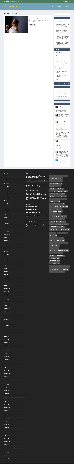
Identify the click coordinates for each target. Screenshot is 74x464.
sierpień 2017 (6, 413)
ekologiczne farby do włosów (56, 188)
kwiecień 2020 (6, 325)
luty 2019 (5, 362)
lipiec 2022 (6, 274)
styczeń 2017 (6, 432)
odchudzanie (53, 232)
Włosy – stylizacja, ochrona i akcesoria (61, 72)
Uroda (43, 18)
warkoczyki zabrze (64, 269)
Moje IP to (52, 224)
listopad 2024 (6, 212)
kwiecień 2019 (6, 356)
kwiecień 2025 (6, 200)
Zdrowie (57, 79)
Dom (49, 6)
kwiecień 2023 (6, 251)
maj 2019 (5, 353)
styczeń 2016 (6, 458)
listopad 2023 (6, 231)
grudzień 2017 (6, 401)
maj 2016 (5, 447)
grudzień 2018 (6, 367)
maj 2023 (5, 248)
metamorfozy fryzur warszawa (57, 219)
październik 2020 (7, 308)
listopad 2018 (6, 370)
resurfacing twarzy (54, 248)
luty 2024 (5, 226)
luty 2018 (5, 396)
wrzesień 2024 (6, 217)
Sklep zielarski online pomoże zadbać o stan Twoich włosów (62, 152)
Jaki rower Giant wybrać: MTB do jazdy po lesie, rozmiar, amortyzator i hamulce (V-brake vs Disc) (62, 26)
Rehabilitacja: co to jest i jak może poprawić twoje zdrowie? (36, 216)
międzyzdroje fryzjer (61, 221)
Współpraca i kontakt (63, 6)
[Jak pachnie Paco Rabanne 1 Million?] (16, 24)
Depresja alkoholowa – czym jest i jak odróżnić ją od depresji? (62, 21)
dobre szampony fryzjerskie (56, 181)
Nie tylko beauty (59, 52)
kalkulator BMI (53, 211)
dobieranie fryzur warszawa (56, 178)
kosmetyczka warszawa (55, 214)
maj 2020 (5, 322)
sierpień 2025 (6, 195)
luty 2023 (5, 257)
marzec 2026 (6, 186)
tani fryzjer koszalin (54, 258)
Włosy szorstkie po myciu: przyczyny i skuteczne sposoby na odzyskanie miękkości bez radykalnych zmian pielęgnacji (62, 123)
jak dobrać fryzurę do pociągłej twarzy (59, 206)
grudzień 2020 (6, 305)
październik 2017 (7, 407)
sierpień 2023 (6, 240)
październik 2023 (7, 234)
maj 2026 (5, 180)
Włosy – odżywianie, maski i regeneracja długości (61, 64)
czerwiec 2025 (6, 197)
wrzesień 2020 (6, 311)
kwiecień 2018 (6, 390)
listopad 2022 (6, 263)
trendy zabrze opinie (54, 263)
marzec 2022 (6, 280)
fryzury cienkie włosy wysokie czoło (58, 196)
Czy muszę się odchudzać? (31, 206)
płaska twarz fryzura (55, 245)
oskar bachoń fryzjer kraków (56, 237)
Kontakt (54, 6)
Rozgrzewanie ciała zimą (31, 209)
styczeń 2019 (6, 364)
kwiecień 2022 (6, 277)
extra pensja (52, 191)
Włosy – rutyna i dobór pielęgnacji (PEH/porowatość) (61, 68)
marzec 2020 (6, 328)
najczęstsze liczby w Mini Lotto (57, 226)
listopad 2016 (6, 438)
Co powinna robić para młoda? (32, 182)
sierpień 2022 (6, 271)
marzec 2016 (6, 452)
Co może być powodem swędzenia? (64, 115)
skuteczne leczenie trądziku (56, 253)
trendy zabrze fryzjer (55, 260)
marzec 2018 (6, 393)
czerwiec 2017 (6, 418)
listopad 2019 (6, 339)
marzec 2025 (6, 203)
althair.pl (35, 18)
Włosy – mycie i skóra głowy (61, 61)
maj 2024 (5, 220)
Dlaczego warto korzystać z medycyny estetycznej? (36, 180)
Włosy (57, 58)
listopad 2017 (6, 404)
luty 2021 (5, 302)
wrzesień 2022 (6, 268)
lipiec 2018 (6, 381)
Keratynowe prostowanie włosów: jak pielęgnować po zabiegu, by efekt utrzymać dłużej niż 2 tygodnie (62, 38)
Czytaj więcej (32, 24)
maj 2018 (5, 387)
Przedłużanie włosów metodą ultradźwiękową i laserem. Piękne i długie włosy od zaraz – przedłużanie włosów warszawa (35, 186)
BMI (50, 176)
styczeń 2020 (6, 333)
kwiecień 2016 (6, 449)
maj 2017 (5, 421)
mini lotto (52, 221)
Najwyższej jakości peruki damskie (63, 107)
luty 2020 (5, 331)
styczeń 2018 (6, 398)
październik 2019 (7, 342)
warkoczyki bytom (54, 269)
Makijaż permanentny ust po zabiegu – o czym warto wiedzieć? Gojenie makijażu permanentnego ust (36, 198)
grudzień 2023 (6, 228)
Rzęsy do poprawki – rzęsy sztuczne (16, 1)
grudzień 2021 (6, 285)
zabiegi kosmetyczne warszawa (57, 272)
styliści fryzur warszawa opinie (57, 255)
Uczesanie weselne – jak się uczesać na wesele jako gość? (62, 133)
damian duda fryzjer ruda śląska (60, 176)
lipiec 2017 (6, 416)
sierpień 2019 (6, 345)
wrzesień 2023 (6, 237)
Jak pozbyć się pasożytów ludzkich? (33, 221)
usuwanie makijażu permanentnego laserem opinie (59, 266)
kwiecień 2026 (6, 183)
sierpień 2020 (6, 313)
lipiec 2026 (6, 175)
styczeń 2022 (6, 282)
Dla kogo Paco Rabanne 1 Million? (33, 190)
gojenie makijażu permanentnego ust (58, 198)
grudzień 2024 (6, 209)
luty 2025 (5, 206)
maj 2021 (5, 296)
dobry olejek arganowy (55, 186)
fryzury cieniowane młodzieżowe (57, 193)
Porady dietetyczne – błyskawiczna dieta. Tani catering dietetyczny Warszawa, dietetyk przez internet (36, 225)
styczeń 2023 (6, 260)
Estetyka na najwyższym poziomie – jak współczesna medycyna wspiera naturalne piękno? (36, 194)
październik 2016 (7, 441)
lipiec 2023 (6, 243)
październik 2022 (7, 265)
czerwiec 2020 (6, 319)
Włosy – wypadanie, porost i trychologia (61, 76)
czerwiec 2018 (6, 384)
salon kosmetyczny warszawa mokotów (59, 250)
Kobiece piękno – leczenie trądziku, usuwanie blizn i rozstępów (61, 161)
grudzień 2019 (6, 336)
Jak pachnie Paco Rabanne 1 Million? (39, 17)
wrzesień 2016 (6, 444)
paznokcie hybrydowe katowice (57, 240)
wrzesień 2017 (6, 410)
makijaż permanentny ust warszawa (58, 216)
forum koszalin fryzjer (62, 191)
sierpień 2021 (6, 294)
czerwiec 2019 (6, 350)
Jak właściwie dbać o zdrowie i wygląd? (34, 212)
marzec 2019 (6, 359)
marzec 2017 (6, 427)
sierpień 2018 (6, 379)
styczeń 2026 (6, 192)
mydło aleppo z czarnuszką (62, 224)
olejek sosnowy (53, 235)
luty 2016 (5, 455)
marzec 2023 (6, 254)
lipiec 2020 (6, 316)
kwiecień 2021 (6, 299)
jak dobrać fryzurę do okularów (57, 203)
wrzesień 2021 (6, 291)
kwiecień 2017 (6, 424)
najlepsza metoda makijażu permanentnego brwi (59, 230)
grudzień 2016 (6, 435)
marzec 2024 (6, 223)
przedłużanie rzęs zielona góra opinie (58, 243)
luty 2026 (5, 189)
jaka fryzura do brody (55, 201)
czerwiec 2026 (6, 178)
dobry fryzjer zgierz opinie (56, 183)
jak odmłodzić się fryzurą (55, 209)
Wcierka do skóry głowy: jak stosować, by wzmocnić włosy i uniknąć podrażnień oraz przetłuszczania (62, 32)
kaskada (60, 211)
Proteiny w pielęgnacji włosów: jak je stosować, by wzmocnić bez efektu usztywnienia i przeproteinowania (62, 44)
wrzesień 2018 (6, 376)
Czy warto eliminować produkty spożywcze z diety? (36, 219)
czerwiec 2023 (6, 245)
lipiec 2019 (6, 348)
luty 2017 (5, 430)
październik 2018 (7, 373)
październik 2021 (7, 288)
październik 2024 (7, 214)
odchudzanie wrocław (62, 232)
